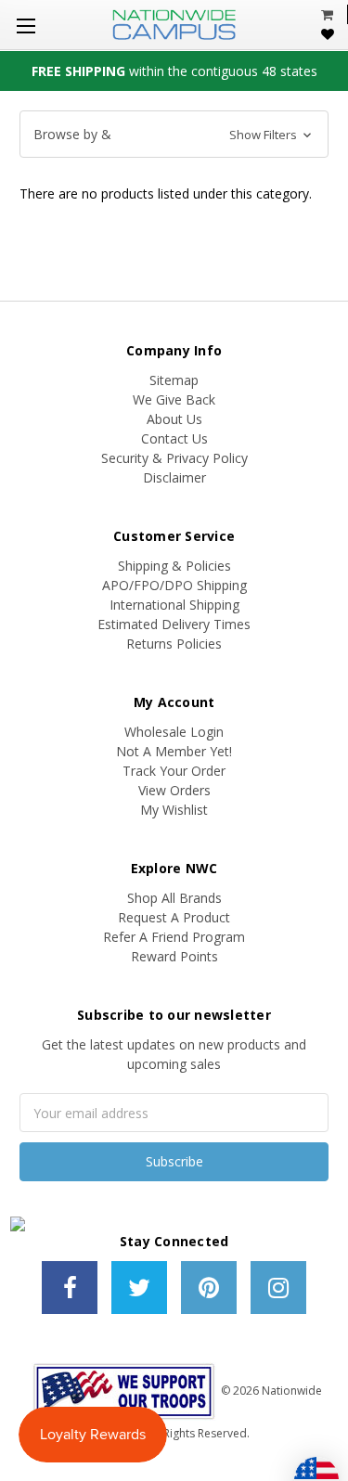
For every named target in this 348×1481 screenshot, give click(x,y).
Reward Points (174, 956)
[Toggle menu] (25, 25)
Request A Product (174, 917)
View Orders (174, 790)
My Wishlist (174, 809)
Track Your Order (174, 770)
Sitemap (174, 380)
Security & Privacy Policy (174, 458)
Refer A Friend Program (174, 937)
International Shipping (174, 604)
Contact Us (174, 438)
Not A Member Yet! (174, 751)
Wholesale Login (174, 731)
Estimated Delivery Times (174, 624)
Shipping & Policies (174, 565)
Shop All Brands (174, 898)
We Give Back (174, 399)
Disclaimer (174, 477)
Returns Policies (174, 643)
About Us (174, 419)
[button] (174, 134)
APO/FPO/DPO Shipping (174, 585)
